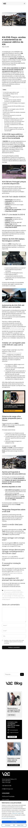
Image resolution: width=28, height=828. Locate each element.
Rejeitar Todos (20, 825)
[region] (14, 814)
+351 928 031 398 (6, 785)
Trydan (9, 556)
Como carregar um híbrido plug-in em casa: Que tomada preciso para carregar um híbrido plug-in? (13, 597)
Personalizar (7, 825)
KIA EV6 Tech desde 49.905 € (12, 100)
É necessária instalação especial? (13, 127)
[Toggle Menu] (24, 3)
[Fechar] (26, 802)
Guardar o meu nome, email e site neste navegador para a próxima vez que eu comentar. (14, 642)
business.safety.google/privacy (9, 818)
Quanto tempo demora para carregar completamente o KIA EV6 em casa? (13, 124)
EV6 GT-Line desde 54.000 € (12, 101)
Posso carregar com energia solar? (14, 121)
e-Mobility (18, 590)
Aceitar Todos (14, 821)
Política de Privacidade (8, 796)
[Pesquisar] (22, 674)
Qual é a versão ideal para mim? (13, 120)
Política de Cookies (16, 813)
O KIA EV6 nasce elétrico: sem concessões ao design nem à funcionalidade (11, 94)
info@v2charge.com (7, 789)
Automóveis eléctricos (9, 590)
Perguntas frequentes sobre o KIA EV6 (13, 118)
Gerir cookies (5, 799)
